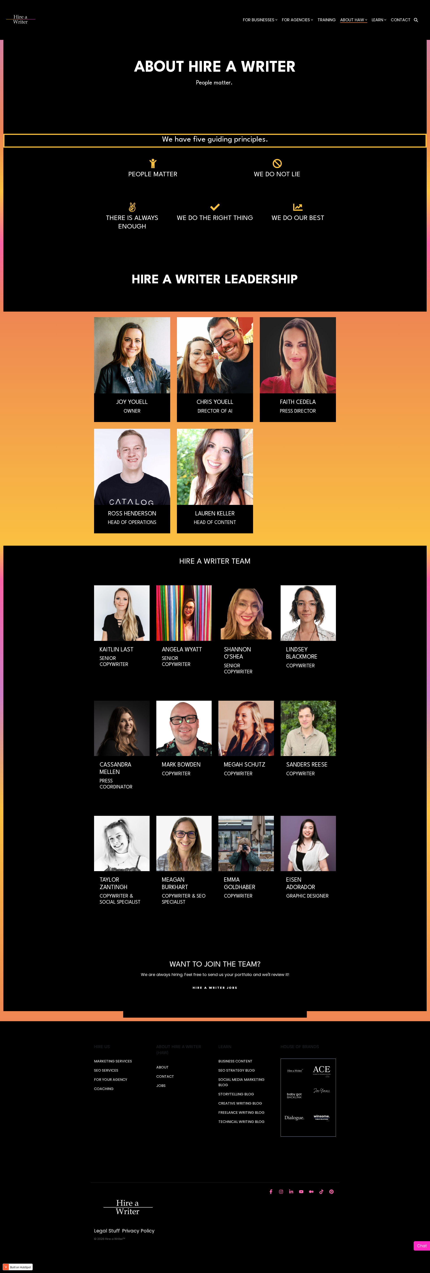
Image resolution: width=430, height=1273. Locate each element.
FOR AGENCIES (296, 20)
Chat (422, 1246)
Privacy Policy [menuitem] (138, 1231)
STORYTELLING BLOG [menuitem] (236, 1094)
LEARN (377, 20)
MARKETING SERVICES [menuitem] (113, 1061)
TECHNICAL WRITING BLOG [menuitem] (241, 1121)
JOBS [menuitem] (161, 1085)
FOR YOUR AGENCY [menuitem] (111, 1079)
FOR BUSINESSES (258, 20)
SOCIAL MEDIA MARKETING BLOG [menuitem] (241, 1082)
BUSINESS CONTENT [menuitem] (235, 1061)
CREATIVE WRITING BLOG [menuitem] (240, 1103)
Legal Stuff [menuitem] (107, 1231)
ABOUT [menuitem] (162, 1067)
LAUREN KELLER (215, 514)
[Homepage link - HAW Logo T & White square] (127, 1206)
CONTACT (401, 20)
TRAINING (327, 20)
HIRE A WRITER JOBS (215, 987)
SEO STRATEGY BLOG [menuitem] (236, 1070)
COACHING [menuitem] (104, 1088)
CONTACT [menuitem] (165, 1076)
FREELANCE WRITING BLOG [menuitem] (241, 1112)
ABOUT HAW (352, 20)
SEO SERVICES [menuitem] (106, 1070)
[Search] (416, 20)
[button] (271, 1191)
